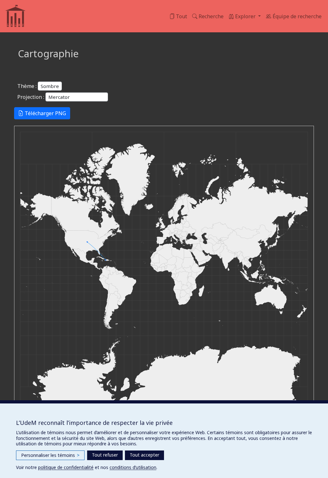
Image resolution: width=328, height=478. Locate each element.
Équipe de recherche (296, 16)
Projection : (30, 96)
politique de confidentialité (66, 467)
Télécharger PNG (44, 113)
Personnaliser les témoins (50, 455)
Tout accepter (144, 455)
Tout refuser (105, 455)
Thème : (27, 86)
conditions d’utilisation (133, 467)
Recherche (210, 16)
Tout (181, 16)
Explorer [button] (245, 16)
